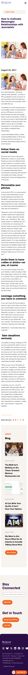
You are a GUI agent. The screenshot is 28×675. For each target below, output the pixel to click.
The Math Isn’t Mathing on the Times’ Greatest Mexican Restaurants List (12, 470)
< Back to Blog (9, 12)
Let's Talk (7, 625)
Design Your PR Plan (11, 620)
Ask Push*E (21, 672)
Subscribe (7, 602)
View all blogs (11, 552)
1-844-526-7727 (6, 658)
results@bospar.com (7, 660)
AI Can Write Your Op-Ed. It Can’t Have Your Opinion (13, 506)
